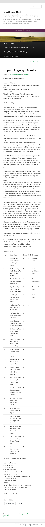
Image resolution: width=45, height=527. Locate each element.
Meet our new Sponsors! (11, 56)
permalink (6, 516)
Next (39, 62)
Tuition (33, 47)
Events (12, 43)
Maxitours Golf (12, 12)
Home (5, 43)
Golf (18, 514)
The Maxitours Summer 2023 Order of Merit (16, 47)
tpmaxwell (26, 74)
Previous (32, 62)
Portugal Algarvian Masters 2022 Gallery (15, 52)
